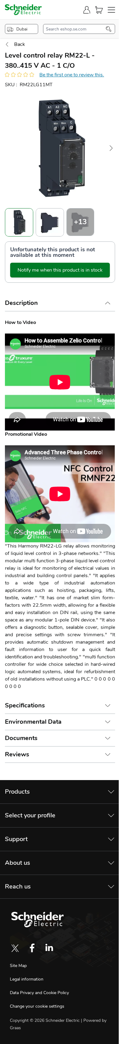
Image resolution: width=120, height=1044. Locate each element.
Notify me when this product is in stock (60, 270)
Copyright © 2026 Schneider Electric (45, 1020)
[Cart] (99, 10)
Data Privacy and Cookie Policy (39, 993)
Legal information (26, 979)
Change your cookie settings (37, 1006)
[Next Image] (111, 148)
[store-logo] (23, 9)
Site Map (18, 966)
